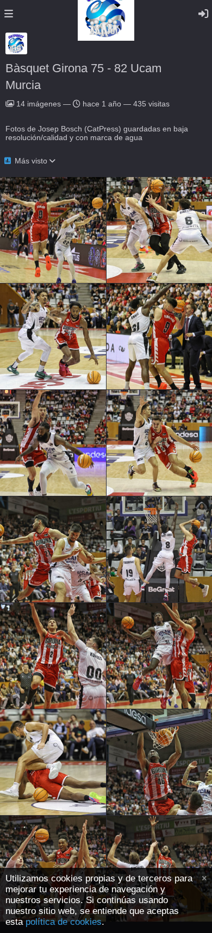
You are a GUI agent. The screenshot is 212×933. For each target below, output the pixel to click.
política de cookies (64, 922)
